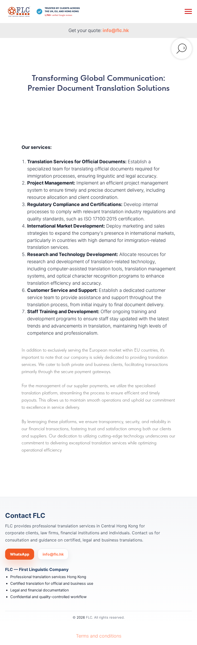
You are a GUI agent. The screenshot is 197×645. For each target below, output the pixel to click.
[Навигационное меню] (188, 11)
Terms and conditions (98, 636)
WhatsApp (19, 554)
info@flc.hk (116, 30)
